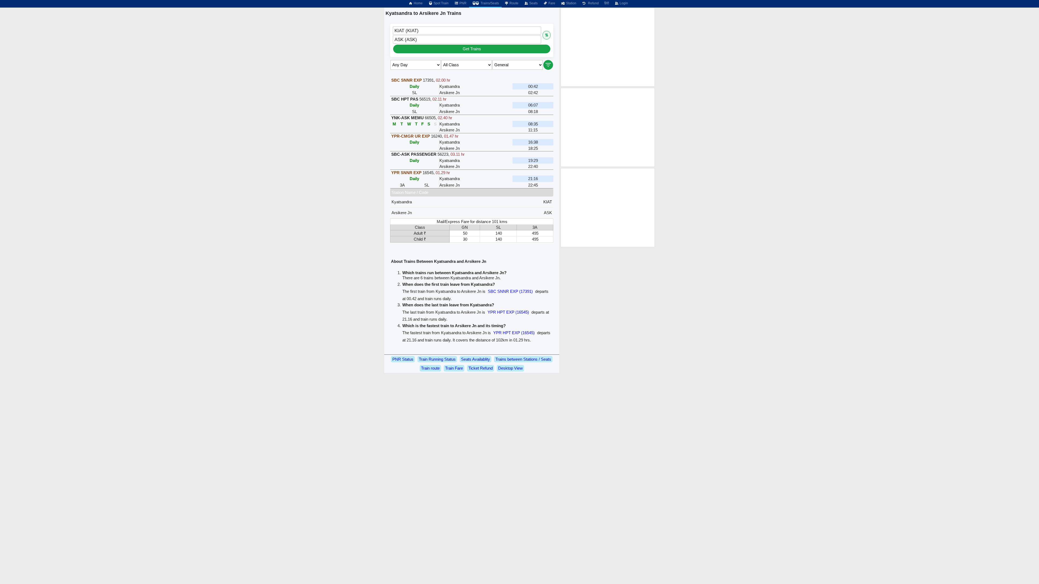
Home (418, 3)
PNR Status (402, 359)
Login (623, 3)
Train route (430, 368)
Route (513, 3)
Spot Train (441, 3)
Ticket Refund (480, 368)
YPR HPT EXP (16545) (508, 312)
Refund (592, 3)
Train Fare (454, 368)
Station (570, 3)
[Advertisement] (607, 47)
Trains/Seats (489, 3)
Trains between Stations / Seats (523, 359)
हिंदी (606, 3)
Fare (551, 3)
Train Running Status (437, 359)
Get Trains (472, 49)
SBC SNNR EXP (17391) (510, 291)
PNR (462, 3)
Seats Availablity (475, 359)
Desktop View (510, 368)
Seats (533, 3)
